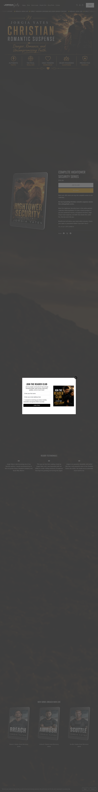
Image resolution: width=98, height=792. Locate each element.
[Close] (75, 378)
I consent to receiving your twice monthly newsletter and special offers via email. (35, 401)
